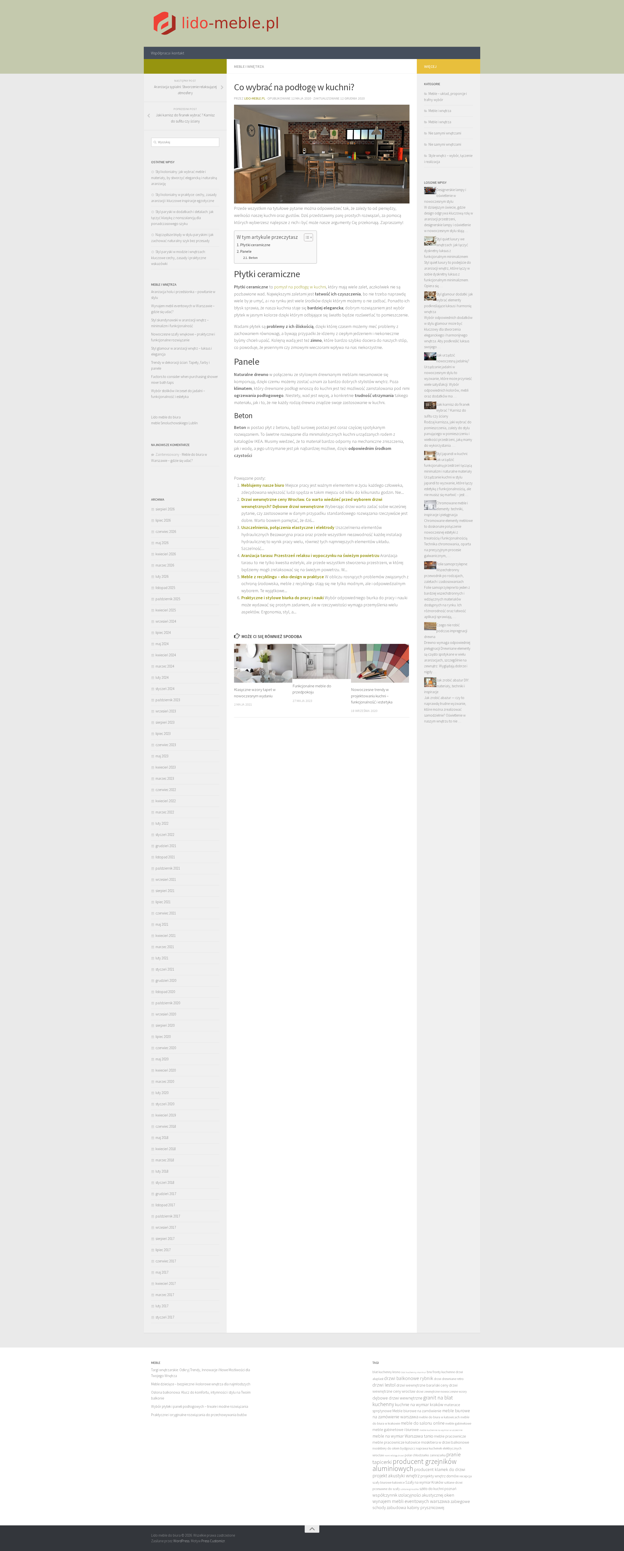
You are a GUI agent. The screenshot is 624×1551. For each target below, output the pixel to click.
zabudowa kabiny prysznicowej (415, 1507)
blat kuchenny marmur (413, 1372)
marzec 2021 (165, 946)
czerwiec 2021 (166, 913)
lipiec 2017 (163, 1249)
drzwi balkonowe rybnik (408, 1378)
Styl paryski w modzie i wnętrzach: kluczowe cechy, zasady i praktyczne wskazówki (178, 257)
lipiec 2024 (163, 632)
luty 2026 (162, 576)
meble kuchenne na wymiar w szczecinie (440, 1430)
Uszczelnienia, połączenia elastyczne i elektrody (287, 527)
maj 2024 (162, 643)
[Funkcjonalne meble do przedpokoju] (321, 661)
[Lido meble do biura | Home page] (216, 23)
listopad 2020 (165, 991)
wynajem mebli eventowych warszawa (411, 1501)
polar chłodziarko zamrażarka (425, 1455)
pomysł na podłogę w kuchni (300, 287)
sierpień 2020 (165, 1025)
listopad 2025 (165, 587)
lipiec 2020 (163, 1036)
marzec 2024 (165, 666)
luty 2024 (162, 677)
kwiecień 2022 (166, 801)
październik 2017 (168, 1216)
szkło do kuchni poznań (438, 1488)
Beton (253, 257)
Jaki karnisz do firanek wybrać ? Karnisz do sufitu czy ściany (447, 410)
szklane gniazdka (409, 1489)
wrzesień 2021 (166, 879)
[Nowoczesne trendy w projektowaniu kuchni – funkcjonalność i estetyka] (380, 663)
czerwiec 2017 (166, 1261)
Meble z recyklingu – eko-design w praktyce (282, 576)
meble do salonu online (423, 1423)
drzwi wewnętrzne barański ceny (422, 1385)
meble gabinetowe (458, 1423)
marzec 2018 (165, 1160)
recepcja (465, 1476)
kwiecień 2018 (166, 1148)
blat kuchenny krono (386, 1372)
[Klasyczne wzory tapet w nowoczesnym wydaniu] (263, 663)
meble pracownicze (450, 1436)
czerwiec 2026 (166, 531)
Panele (246, 251)
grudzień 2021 (166, 845)
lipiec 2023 (163, 733)
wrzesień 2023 (166, 711)
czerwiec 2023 (166, 744)
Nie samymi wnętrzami (445, 133)
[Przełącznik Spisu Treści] (306, 237)
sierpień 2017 (165, 1238)
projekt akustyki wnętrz (396, 1475)
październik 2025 (168, 599)
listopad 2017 (165, 1205)
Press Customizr (213, 1541)
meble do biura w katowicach (439, 1417)
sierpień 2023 (165, 722)
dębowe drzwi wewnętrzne (397, 1398)
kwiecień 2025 (166, 610)
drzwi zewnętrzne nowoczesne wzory (441, 1391)
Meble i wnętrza (249, 66)
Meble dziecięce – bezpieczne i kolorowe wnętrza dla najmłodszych (200, 1384)
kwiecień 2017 (166, 1283)
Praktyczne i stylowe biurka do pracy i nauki (282, 597)
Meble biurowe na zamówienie (416, 1410)
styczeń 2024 (165, 688)
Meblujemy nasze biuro (262, 485)
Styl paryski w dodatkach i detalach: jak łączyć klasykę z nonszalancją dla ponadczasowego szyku (182, 217)
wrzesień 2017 (166, 1227)
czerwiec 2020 (166, 1047)
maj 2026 (162, 542)
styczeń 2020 (165, 1104)
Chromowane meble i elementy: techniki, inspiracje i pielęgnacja (446, 509)
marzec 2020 (165, 1081)
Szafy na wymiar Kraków (424, 1482)
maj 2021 (162, 924)
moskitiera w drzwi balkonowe (445, 1442)
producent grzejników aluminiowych (414, 1465)
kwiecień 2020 (166, 1070)
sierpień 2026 (165, 509)
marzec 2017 (165, 1294)
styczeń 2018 (165, 1182)
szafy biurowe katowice (388, 1482)
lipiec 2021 (163, 902)
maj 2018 (162, 1137)
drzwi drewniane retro (449, 1379)
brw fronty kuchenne (441, 1372)
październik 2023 (168, 700)
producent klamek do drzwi (439, 1469)
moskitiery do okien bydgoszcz (393, 1448)
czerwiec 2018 (166, 1126)
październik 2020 (168, 1003)
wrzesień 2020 (166, 1014)
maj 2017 (162, 1272)
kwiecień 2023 (166, 767)
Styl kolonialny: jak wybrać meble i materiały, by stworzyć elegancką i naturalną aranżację (184, 177)
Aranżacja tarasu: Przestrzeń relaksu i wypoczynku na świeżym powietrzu (310, 555)
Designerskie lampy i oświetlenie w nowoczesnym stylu (445, 195)
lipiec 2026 (163, 520)
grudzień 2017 (166, 1193)
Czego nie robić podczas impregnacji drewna (445, 631)
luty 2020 (162, 1092)
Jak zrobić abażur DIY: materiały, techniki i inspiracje (446, 686)
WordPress (181, 1541)
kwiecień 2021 (166, 935)
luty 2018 (162, 1171)
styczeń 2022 (165, 834)
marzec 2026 (165, 565)
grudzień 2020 (166, 980)
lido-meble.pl (254, 98)
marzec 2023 (165, 778)
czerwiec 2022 (166, 789)
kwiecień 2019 (166, 1115)
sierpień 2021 (165, 890)
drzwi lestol (384, 1385)
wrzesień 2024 (166, 621)
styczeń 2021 (165, 969)
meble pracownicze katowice (396, 1442)
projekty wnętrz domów (439, 1475)
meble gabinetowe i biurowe (395, 1429)
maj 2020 (162, 1059)
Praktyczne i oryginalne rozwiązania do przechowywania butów (199, 1414)
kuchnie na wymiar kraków (419, 1404)
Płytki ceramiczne (255, 244)
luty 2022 (162, 823)
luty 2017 (162, 1306)
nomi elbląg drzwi (394, 1455)
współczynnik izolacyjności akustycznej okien (413, 1495)
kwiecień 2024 (166, 655)
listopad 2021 (165, 857)
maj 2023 (162, 756)
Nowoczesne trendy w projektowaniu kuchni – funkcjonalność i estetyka (371, 696)
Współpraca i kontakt (167, 53)
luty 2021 (162, 958)
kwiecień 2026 (166, 554)
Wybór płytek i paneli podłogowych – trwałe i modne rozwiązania (199, 1406)
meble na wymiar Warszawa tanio (402, 1436)
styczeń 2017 (165, 1317)
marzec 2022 (165, 812)
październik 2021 (168, 868)
